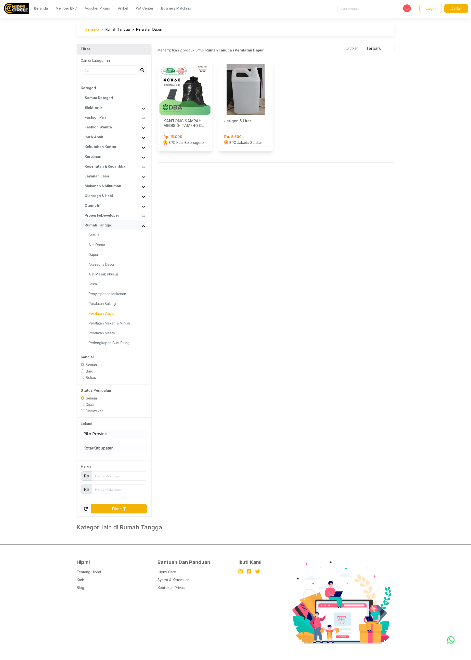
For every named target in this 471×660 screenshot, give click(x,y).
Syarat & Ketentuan (173, 579)
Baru (89, 371)
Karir (80, 579)
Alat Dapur (97, 245)
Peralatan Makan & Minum (109, 323)
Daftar (456, 8)
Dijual (90, 404)
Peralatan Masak (102, 333)
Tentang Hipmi (89, 572)
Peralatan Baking (102, 303)
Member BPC (66, 8)
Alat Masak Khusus (103, 274)
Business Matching (176, 8)
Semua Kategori (99, 98)
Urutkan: (352, 48)
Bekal (93, 284)
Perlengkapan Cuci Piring (109, 343)
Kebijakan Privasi (171, 587)
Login (431, 8)
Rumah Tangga (117, 29)
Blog (80, 587)
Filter (117, 508)
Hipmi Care (166, 572)
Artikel (123, 8)
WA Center (144, 8)
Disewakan (95, 411)
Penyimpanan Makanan (107, 294)
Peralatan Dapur (149, 29)
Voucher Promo (97, 8)
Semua (94, 235)
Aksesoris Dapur (102, 264)
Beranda (41, 8)
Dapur (93, 254)
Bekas (91, 377)
